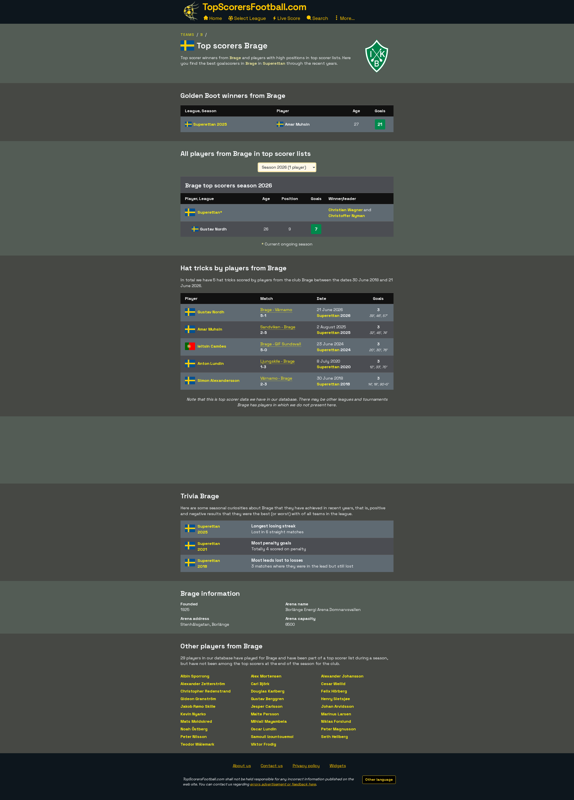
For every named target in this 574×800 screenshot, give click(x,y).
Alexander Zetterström (202, 683)
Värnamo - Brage (276, 378)
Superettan (210, 124)
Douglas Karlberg (268, 691)
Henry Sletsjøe (335, 698)
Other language (379, 779)
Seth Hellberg (334, 736)
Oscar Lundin (264, 728)
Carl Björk (260, 683)
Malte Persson (265, 713)
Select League (249, 18)
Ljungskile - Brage (277, 361)
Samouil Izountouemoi (272, 736)
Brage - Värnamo (276, 309)
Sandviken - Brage (277, 326)
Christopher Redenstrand (205, 691)
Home (215, 18)
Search (319, 18)
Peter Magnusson (338, 728)
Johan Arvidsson (337, 706)
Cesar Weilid (333, 683)
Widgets (338, 765)
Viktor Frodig (263, 744)
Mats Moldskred (196, 721)
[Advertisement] (287, 450)
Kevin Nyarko (193, 713)
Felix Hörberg (334, 691)
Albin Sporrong (194, 676)
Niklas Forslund (336, 721)
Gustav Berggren (267, 698)
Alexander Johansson (342, 676)
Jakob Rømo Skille (197, 706)
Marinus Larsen (336, 713)
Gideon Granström (198, 698)
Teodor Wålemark (197, 744)
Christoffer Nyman (346, 215)
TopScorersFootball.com (254, 7)
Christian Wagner (345, 209)
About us (242, 765)
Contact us (272, 765)
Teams (187, 34)
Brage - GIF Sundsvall (280, 343)
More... (346, 18)
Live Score (288, 18)
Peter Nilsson (193, 736)
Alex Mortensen (266, 676)
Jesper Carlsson (267, 706)
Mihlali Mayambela (269, 721)
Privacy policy (306, 765)
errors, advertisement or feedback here (283, 784)
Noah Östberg (194, 728)
